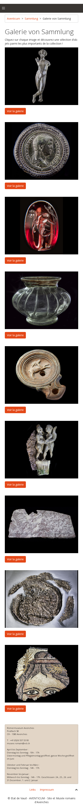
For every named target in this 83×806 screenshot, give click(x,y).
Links (32, 789)
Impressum (47, 789)
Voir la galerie (15, 111)
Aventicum (13, 18)
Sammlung (31, 18)
